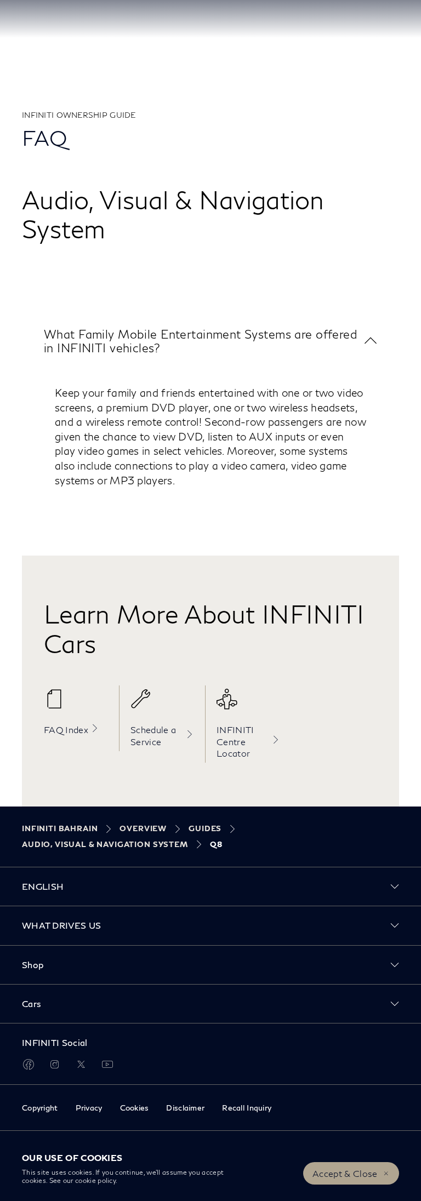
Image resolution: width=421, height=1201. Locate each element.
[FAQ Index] (76, 704)
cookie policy (95, 1180)
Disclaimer (185, 1107)
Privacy (89, 1107)
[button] (210, 341)
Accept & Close (344, 1173)
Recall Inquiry (246, 1107)
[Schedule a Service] (162, 704)
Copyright (40, 1107)
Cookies (134, 1107)
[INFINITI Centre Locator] (248, 704)
